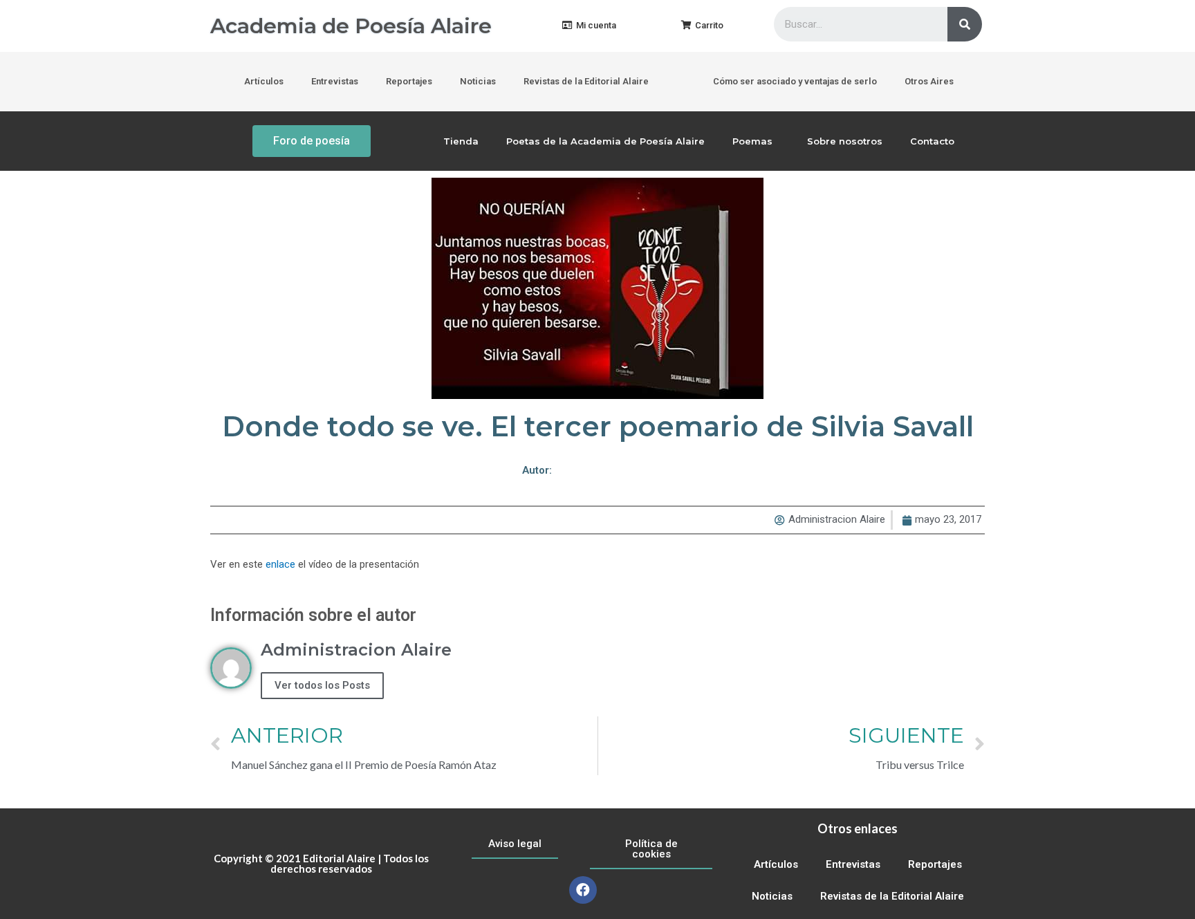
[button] (589, 26)
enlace (280, 564)
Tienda (461, 141)
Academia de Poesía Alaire (351, 26)
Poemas (752, 141)
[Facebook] (583, 890)
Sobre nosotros (844, 141)
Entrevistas (334, 81)
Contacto (932, 141)
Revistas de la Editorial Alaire (586, 81)
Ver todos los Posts (322, 685)
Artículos (264, 81)
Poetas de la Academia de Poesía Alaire (605, 141)
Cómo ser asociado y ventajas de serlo (795, 81)
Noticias (478, 81)
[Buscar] (964, 24)
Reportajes (409, 81)
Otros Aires (929, 81)
